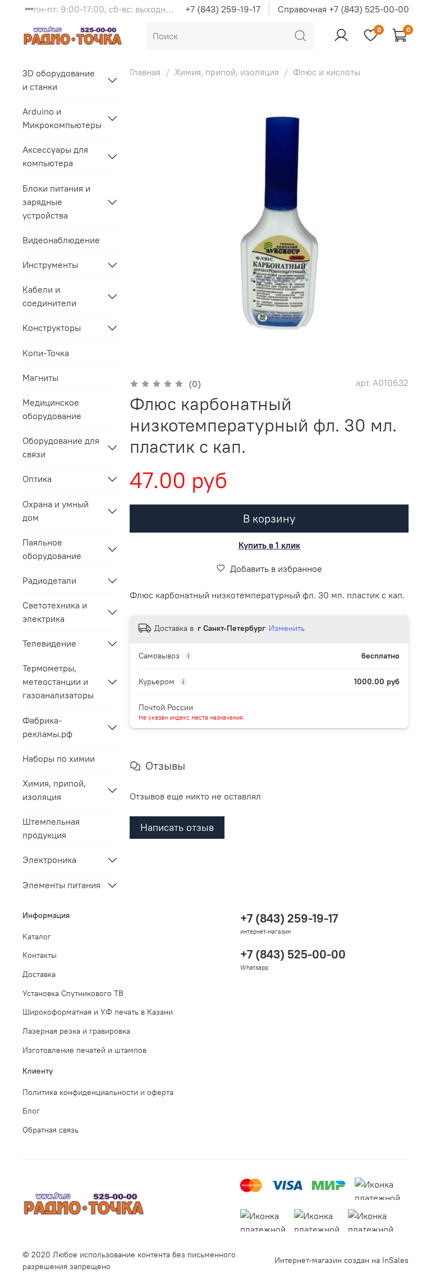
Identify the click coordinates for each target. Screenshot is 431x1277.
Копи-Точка (45, 352)
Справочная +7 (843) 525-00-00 (343, 9)
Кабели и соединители (49, 296)
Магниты (40, 377)
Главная (145, 72)
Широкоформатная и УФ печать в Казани (97, 1012)
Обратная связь (50, 1130)
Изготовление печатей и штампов (84, 1050)
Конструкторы (51, 327)
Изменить (287, 628)
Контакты (39, 955)
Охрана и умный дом (55, 510)
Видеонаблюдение (61, 240)
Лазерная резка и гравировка (76, 1031)
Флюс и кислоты (326, 72)
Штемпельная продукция (51, 828)
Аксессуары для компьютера (55, 156)
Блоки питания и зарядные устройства (56, 202)
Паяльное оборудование (51, 549)
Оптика (37, 478)
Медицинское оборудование (51, 409)
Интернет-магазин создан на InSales (341, 1260)
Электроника (49, 859)
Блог (31, 1111)
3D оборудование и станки (58, 79)
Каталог (36, 936)
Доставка (39, 974)
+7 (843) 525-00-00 (293, 954)
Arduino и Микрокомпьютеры (61, 118)
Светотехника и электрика (54, 611)
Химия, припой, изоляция (227, 72)
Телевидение (49, 643)
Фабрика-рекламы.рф (47, 727)
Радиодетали (49, 580)
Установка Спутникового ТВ (72, 993)
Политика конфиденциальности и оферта (97, 1092)
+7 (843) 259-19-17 (222, 9)
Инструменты (50, 264)
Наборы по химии (58, 758)
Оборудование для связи (60, 447)
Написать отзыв (177, 827)
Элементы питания (61, 884)
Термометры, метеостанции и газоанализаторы (58, 681)
